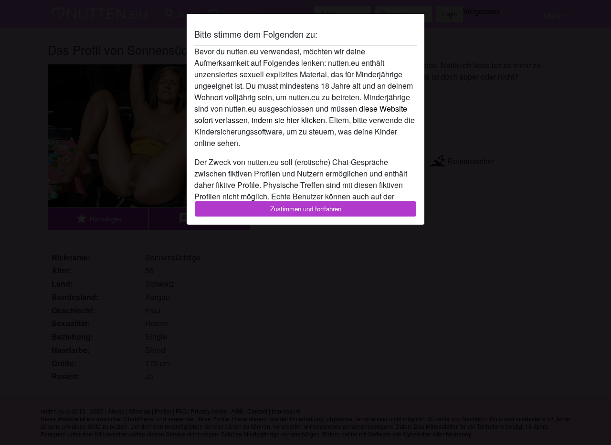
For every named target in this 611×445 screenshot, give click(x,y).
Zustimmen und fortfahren (305, 208)
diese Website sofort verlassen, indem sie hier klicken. (300, 114)
